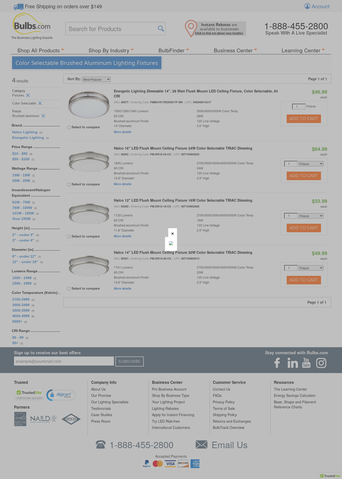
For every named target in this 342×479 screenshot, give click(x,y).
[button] (172, 232)
